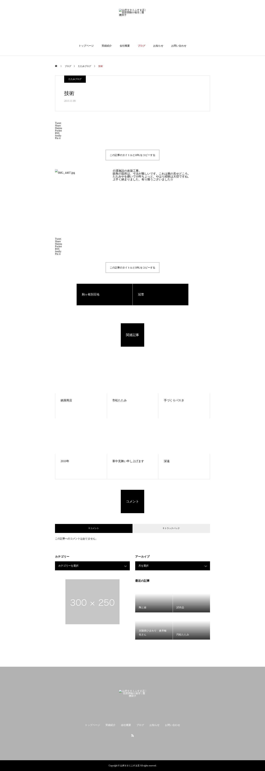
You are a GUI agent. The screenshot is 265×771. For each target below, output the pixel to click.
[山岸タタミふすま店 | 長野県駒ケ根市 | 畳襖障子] (132, 22)
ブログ (141, 45)
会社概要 (125, 45)
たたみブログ (75, 79)
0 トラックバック (171, 528)
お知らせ (158, 45)
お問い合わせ (178, 45)
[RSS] (132, 735)
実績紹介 (107, 45)
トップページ (86, 45)
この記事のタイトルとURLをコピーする (132, 155)
